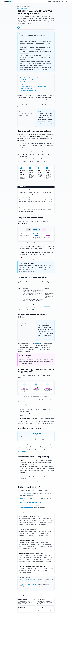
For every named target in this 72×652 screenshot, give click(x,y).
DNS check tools (24, 498)
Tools (63, 1)
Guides (49, 1)
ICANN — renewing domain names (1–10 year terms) (27, 584)
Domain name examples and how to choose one (31, 502)
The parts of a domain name (26, 79)
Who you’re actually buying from (27, 81)
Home (18, 6)
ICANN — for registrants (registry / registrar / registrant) (28, 581)
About (67, 1)
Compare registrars (56, 1)
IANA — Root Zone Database (24, 586)
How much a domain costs (26, 507)
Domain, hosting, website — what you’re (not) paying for (33, 86)
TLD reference (40, 250)
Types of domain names (25, 493)
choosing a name (21, 451)
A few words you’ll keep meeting (27, 90)
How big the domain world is (26, 88)
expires (40, 349)
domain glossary (39, 482)
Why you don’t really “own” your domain (29, 84)
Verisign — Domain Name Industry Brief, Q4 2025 (27, 579)
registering (38, 343)
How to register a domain (26, 505)
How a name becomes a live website (28, 77)
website (8, 1)
